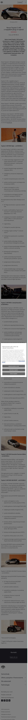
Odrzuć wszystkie (13, 373)
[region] (14, 360)
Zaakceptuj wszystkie (13, 370)
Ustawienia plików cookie (13, 366)
